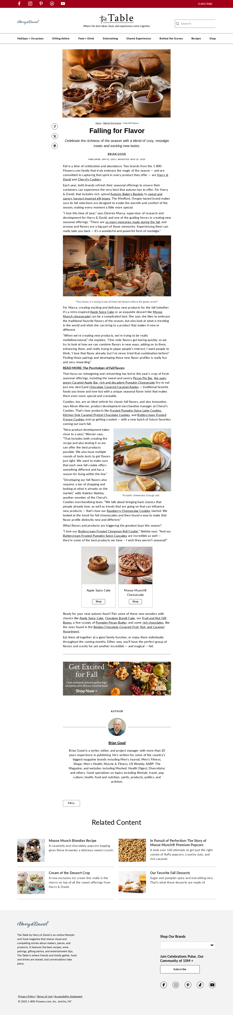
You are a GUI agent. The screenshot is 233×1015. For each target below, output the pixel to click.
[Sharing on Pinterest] (55, 146)
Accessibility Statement (68, 996)
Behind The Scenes (112, 123)
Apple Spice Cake (102, 312)
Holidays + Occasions (30, 38)
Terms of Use (44, 996)
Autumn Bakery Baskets (127, 194)
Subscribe (179, 969)
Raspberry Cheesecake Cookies (128, 511)
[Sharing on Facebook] (55, 126)
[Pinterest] (188, 987)
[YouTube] (212, 987)
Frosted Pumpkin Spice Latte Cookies (135, 410)
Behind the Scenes (171, 38)
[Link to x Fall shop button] (117, 696)
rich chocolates (153, 622)
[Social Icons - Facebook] (19, 4)
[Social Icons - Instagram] (30, 4)
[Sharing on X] (55, 136)
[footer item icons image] (32, 926)
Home (98, 123)
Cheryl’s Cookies (89, 179)
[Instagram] (175, 987)
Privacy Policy (26, 996)
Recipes (196, 38)
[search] (177, 24)
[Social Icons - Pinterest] (41, 4)
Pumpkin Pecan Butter (111, 622)
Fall (71, 803)
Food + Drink (86, 38)
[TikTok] (200, 987)
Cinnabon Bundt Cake (120, 618)
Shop (212, 38)
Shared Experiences (138, 38)
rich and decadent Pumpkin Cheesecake (127, 382)
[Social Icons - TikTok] (52, 4)
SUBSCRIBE (205, 4)
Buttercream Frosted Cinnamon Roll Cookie (108, 531)
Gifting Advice (61, 38)
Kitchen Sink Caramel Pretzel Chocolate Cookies (96, 415)
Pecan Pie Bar (142, 378)
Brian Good (117, 154)
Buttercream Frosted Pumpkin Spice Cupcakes (95, 536)
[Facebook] (163, 987)
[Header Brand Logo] (28, 26)
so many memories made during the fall (132, 222)
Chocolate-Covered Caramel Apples (114, 387)
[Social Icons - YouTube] (63, 4)
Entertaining (110, 38)
